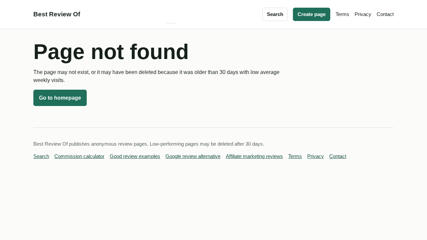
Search (275, 14)
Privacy (363, 14)
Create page (312, 14)
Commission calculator (79, 156)
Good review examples (135, 156)
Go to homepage (60, 98)
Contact (385, 14)
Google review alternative (193, 156)
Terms (342, 14)
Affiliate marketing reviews (254, 156)
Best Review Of (56, 14)
